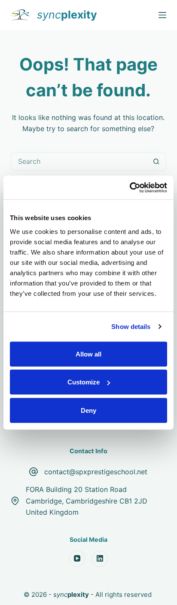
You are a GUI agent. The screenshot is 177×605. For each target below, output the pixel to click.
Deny (88, 410)
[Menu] (162, 15)
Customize (83, 382)
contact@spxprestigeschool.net (95, 471)
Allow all (88, 353)
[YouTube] (77, 558)
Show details (130, 326)
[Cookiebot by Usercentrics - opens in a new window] (129, 187)
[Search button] (156, 161)
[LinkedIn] (100, 558)
